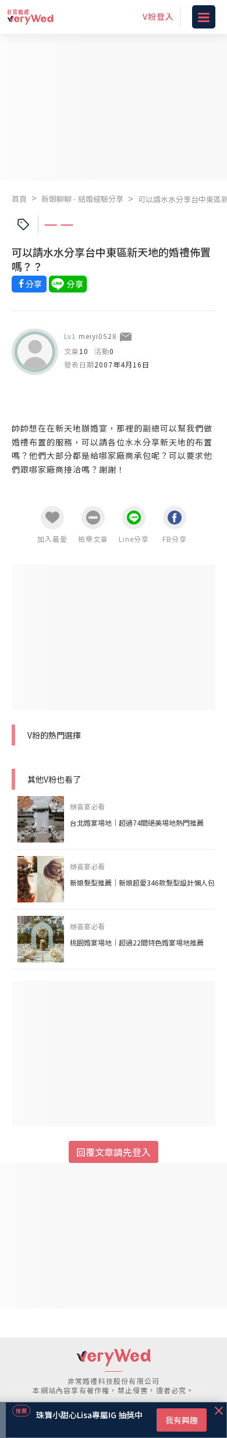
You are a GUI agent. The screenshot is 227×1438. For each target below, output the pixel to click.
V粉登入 (158, 16)
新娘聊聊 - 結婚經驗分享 (82, 198)
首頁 (19, 198)
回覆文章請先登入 (113, 1152)
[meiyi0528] (34, 351)
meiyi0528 (98, 336)
